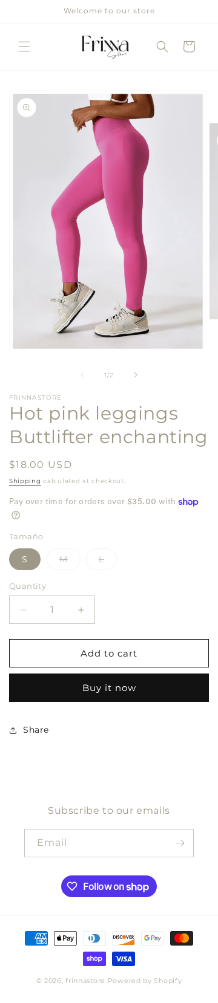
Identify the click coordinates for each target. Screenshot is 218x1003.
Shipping (25, 481)
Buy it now (109, 687)
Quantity (27, 586)
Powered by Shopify (145, 980)
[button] (24, 46)
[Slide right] (135, 375)
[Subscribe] (180, 843)
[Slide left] (82, 375)
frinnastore (85, 980)
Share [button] (36, 729)
